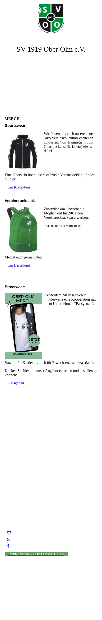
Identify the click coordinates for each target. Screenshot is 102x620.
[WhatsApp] (8, 539)
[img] (50, 18)
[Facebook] (8, 546)
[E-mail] (9, 533)
